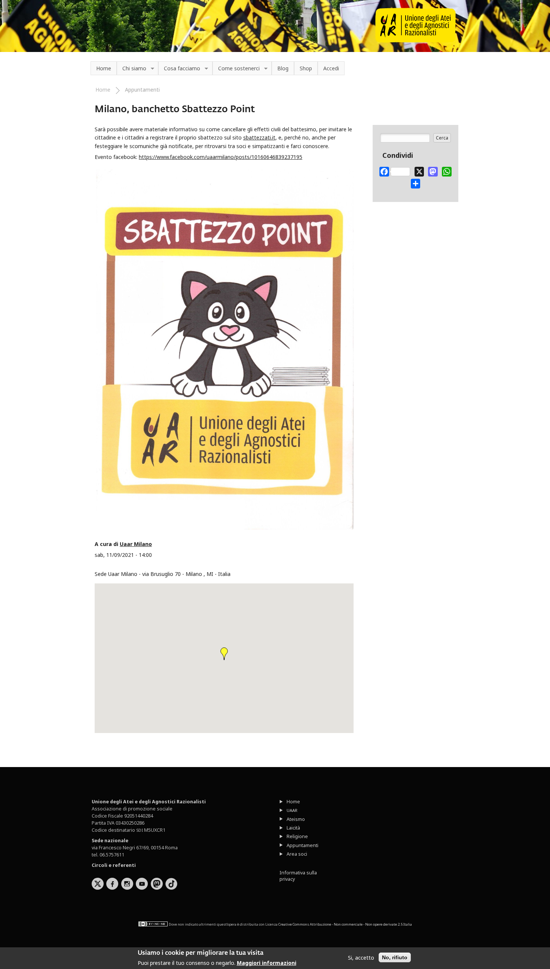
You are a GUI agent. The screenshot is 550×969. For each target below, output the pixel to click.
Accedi (331, 68)
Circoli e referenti (114, 865)
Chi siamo (131, 69)
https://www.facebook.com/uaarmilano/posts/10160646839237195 (220, 156)
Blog (282, 68)
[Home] (415, 40)
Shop (306, 68)
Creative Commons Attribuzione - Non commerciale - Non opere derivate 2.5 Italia (345, 924)
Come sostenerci (236, 69)
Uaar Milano (136, 544)
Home (103, 68)
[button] (224, 653)
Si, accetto (361, 957)
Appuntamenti (142, 89)
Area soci (297, 854)
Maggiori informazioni (266, 962)
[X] (419, 170)
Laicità (293, 828)
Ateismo (296, 819)
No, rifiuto (394, 957)
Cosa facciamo (179, 69)
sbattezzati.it (259, 137)
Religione (297, 836)
